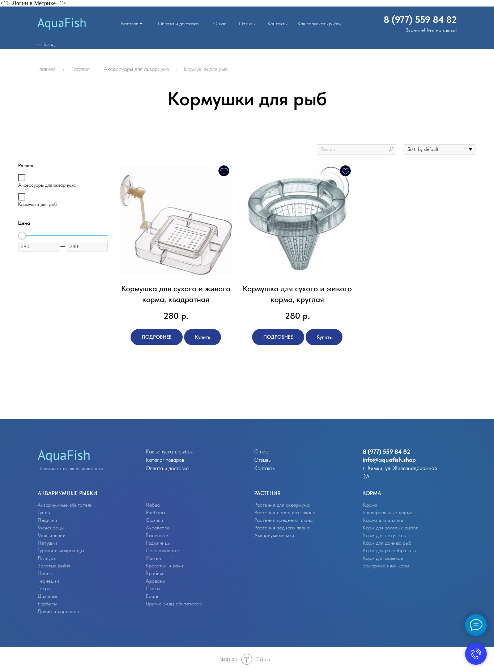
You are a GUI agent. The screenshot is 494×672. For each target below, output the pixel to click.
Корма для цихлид (383, 520)
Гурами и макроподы (61, 550)
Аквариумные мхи (274, 535)
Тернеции (48, 581)
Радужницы (158, 543)
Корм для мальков (383, 558)
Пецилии (48, 520)
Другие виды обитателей (174, 604)
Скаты (153, 588)
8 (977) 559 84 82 (420, 19)
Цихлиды (48, 596)
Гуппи (44, 512)
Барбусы (47, 604)
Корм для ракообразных (390, 550)
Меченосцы (51, 528)
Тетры (44, 588)
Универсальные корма (388, 512)
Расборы (155, 512)
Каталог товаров (165, 460)
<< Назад (46, 44)
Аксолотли (158, 528)
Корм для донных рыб (387, 543)
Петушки (48, 543)
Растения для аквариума (282, 505)
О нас (261, 451)
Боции (153, 596)
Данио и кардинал (58, 611)
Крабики (155, 573)
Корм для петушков (384, 535)
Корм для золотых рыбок (390, 528)
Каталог (79, 68)
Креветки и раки (164, 566)
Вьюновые (157, 535)
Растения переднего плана (284, 512)
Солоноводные (162, 550)
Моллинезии (51, 535)
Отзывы (263, 460)
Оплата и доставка (167, 468)
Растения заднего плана (282, 528)
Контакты (265, 468)
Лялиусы (47, 558)
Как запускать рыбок (169, 451)
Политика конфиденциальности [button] (70, 468)
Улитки (153, 558)
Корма (370, 505)
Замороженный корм (386, 566)
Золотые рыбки (55, 566)
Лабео (153, 505)
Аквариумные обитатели (65, 505)
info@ (370, 459)
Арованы (156, 581)
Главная (46, 68)
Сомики (154, 520)
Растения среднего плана (283, 520)
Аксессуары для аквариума (136, 68)
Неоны (45, 573)
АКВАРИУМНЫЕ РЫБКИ (67, 493)
